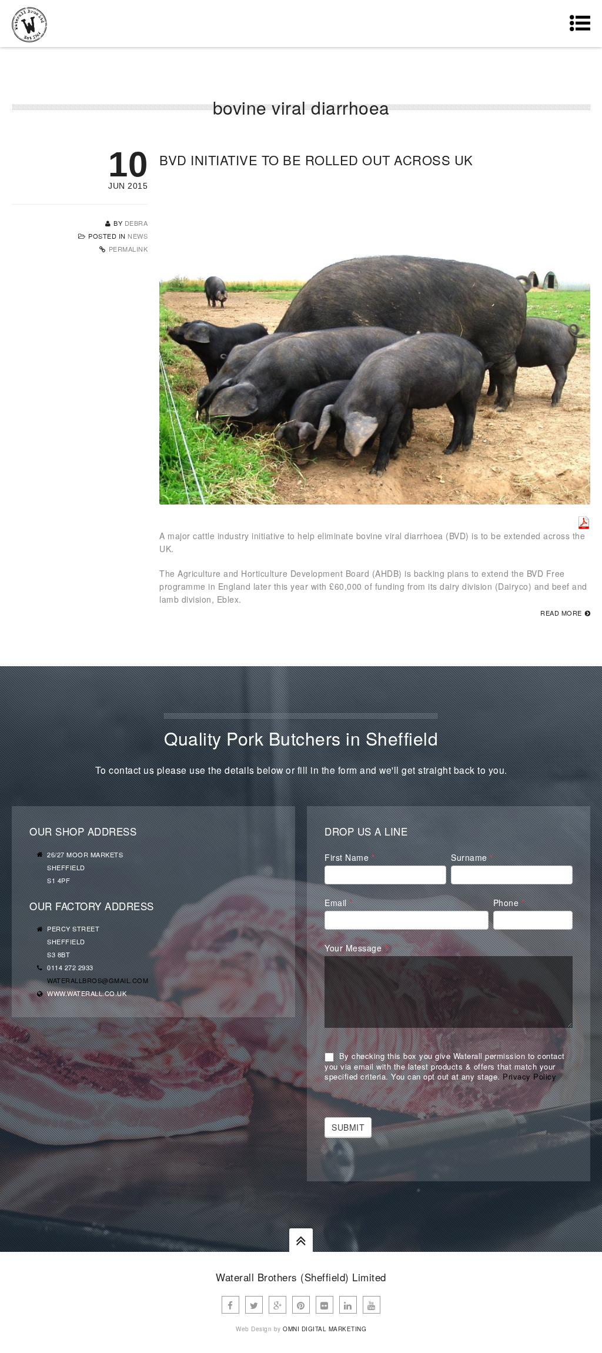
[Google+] (277, 1305)
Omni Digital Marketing (324, 1329)
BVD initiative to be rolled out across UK (316, 160)
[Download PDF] (583, 523)
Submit (348, 1127)
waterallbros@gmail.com (97, 980)
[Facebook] (230, 1305)
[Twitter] (254, 1305)
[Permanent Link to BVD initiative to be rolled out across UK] (374, 498)
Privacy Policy (529, 1076)
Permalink (128, 248)
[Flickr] (324, 1305)
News (138, 235)
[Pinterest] (301, 1305)
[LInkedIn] (348, 1305)
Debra (136, 223)
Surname (472, 857)
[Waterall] (29, 23)
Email (339, 902)
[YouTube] (371, 1305)
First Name (349, 857)
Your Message (356, 948)
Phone (509, 902)
